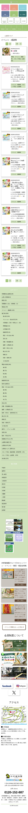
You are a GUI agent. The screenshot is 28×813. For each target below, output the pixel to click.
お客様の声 (6, 445)
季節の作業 (6, 364)
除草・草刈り (8, 348)
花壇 (4, 432)
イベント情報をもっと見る (13, 627)
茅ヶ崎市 (4, 474)
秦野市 (3, 471)
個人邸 (6, 316)
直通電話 (14, 29)
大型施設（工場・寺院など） (12, 322)
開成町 (3, 500)
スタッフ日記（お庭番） (10, 455)
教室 (4, 300)
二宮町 (3, 497)
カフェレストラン (14, 9)
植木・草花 (6, 435)
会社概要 (23, 21)
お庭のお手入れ (14, 15)
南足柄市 (4, 503)
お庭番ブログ (9, 36)
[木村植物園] (14, 2)
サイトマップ (17, 22)
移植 (5, 354)
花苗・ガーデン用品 (5, 9)
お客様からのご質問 (8, 448)
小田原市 (4, 480)
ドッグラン (22, 8)
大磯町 (3, 493)
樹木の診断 (5, 383)
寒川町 (3, 507)
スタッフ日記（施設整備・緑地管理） (13, 452)
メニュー (25, 29)
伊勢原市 (4, 477)
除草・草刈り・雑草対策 (9, 412)
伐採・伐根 (7, 357)
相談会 (5, 307)
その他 (6, 361)
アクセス (19, 29)
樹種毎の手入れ (7, 439)
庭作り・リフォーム (8, 429)
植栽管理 (6, 332)
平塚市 (3, 467)
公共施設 (6, 329)
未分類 (5, 458)
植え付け (6, 351)
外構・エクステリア (5, 15)
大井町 (3, 490)
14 (17, 43)
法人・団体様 (22, 14)
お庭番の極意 (6, 442)
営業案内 (3, 29)
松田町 (3, 510)
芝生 (5, 338)
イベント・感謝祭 (8, 310)
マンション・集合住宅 (10, 319)
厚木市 (3, 484)
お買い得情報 (6, 297)
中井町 (3, 487)
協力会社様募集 (4, 22)
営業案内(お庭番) (7, 294)
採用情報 (11, 21)
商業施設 (6, 326)
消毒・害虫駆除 (8, 341)
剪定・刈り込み (8, 335)
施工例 (5, 313)
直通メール (8, 29)
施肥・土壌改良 (8, 345)
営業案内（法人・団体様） (10, 303)
